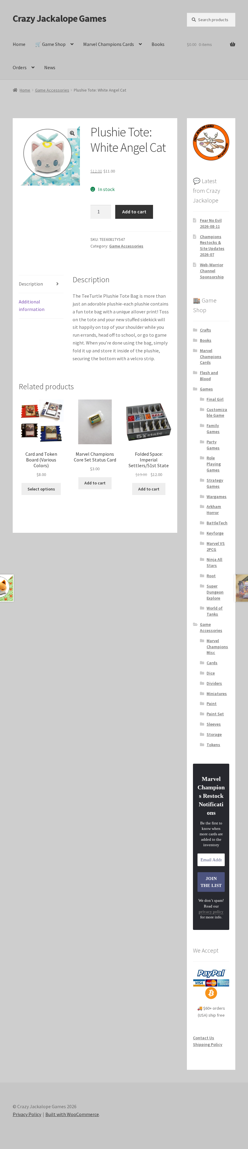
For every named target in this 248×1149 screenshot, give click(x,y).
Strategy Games (215, 483)
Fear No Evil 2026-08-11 (211, 223)
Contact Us (203, 1038)
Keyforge (215, 533)
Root (211, 575)
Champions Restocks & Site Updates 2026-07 (212, 245)
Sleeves (214, 724)
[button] (72, 133)
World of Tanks (215, 611)
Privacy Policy (27, 1114)
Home (19, 44)
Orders (20, 67)
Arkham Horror (214, 509)
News (49, 67)
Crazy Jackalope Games (59, 18)
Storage (214, 734)
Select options (41, 489)
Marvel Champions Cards (108, 44)
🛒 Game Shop (50, 44)
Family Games (213, 428)
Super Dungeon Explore (215, 592)
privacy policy (211, 911)
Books (158, 44)
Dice (211, 673)
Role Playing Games (214, 464)
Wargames (217, 496)
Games (206, 389)
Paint (212, 703)
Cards (212, 662)
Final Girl (215, 399)
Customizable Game (217, 412)
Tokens (213, 744)
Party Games (213, 445)
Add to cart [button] (95, 483)
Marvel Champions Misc (217, 646)
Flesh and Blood (209, 375)
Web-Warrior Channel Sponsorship (212, 271)
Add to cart (134, 212)
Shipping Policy (207, 1044)
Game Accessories (52, 90)
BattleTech (217, 523)
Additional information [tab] (31, 305)
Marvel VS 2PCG (216, 546)
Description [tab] (31, 284)
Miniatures (217, 693)
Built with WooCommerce (72, 1114)
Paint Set (215, 714)
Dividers (214, 683)
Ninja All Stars (214, 562)
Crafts (205, 330)
